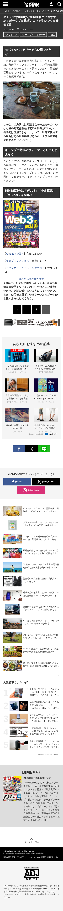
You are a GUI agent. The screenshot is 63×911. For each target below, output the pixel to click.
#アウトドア (11, 34)
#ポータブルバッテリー (33, 34)
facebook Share (19, 448)
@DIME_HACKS (48, 482)
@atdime (18, 482)
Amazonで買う (15, 253)
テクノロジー (16, 11)
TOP (5, 11)
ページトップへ (31, 842)
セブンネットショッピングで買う (25, 268)
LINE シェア (44, 448)
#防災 (52, 34)
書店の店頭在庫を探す (31, 279)
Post (31, 448)
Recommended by (37, 434)
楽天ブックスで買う (17, 260)
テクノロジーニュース (34, 11)
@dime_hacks (33, 490)
